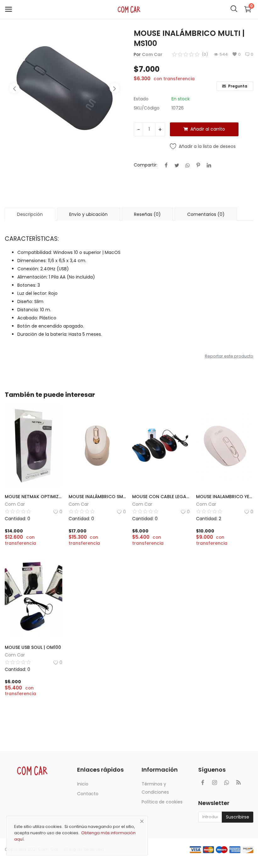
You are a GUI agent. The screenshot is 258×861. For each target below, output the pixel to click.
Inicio (82, 784)
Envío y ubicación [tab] (88, 214)
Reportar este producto (229, 356)
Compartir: (145, 165)
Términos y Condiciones (155, 788)
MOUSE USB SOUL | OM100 (33, 647)
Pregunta (237, 86)
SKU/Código (147, 108)
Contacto (87, 794)
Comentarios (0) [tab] (206, 214)
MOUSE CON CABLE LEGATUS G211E (161, 496)
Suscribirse (237, 817)
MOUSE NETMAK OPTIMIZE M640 (33, 496)
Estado (141, 99)
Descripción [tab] (30, 214)
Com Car (152, 54)
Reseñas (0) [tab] (147, 214)
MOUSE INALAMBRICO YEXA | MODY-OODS (225, 496)
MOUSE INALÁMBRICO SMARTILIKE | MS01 (97, 496)
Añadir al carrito (207, 129)
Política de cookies (162, 802)
